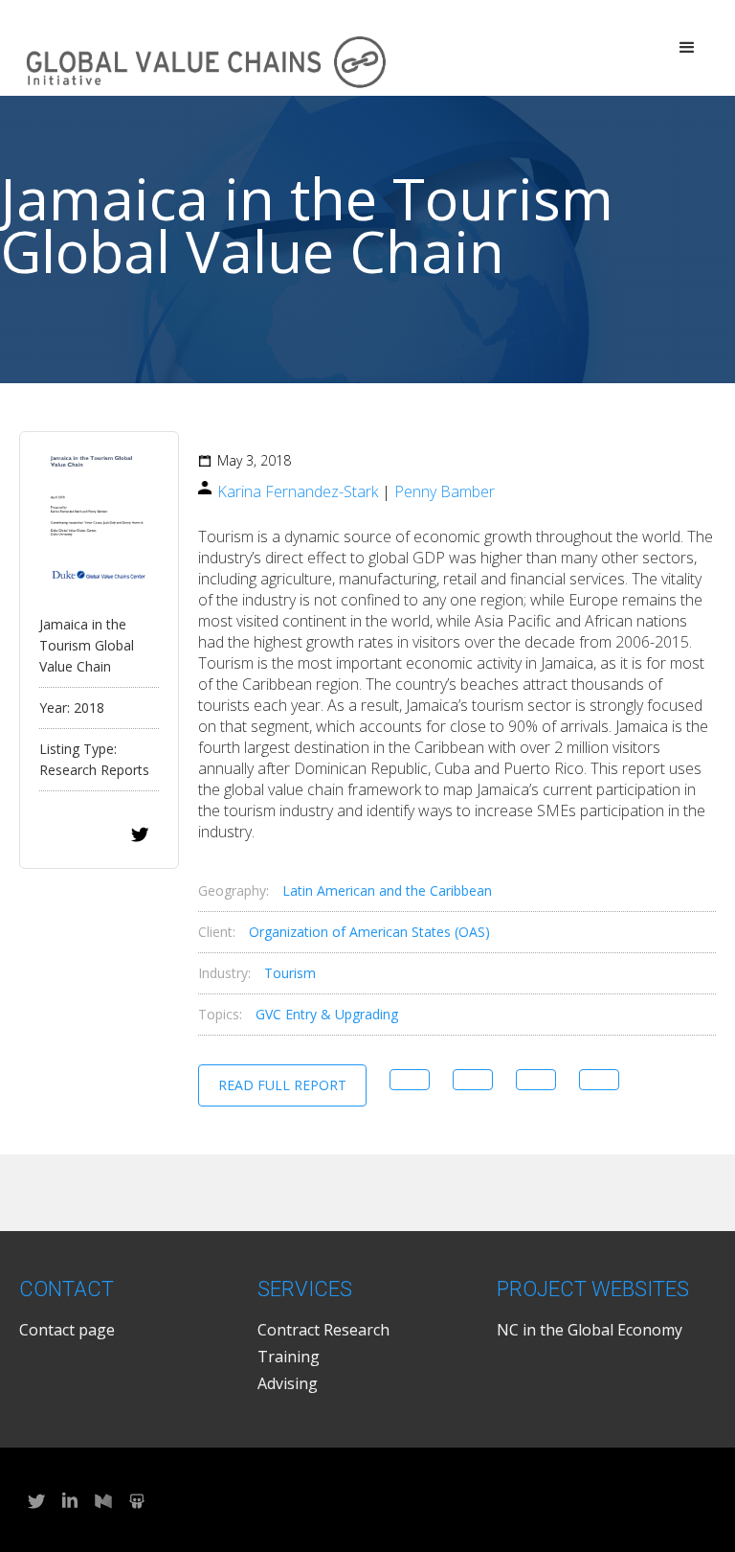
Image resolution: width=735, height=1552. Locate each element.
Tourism (290, 973)
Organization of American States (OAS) (369, 932)
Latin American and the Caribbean (387, 890)
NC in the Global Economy (589, 1329)
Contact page (67, 1329)
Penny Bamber (444, 491)
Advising (287, 1383)
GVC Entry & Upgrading (327, 1014)
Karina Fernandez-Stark (297, 491)
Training (288, 1356)
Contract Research (323, 1329)
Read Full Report (282, 1085)
